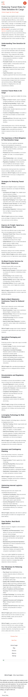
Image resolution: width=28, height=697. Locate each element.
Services (3, 31)
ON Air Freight (5, 12)
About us (14, 653)
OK (5, 692)
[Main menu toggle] (25, 3)
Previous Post (14, 636)
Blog (14, 648)
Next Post (14, 640)
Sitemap (14, 655)
